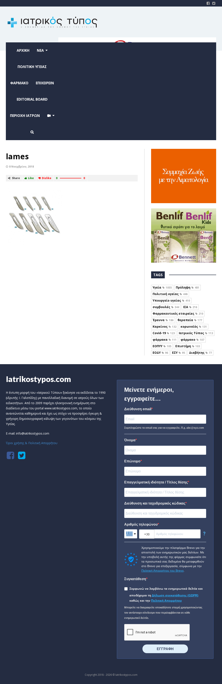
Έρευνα (163, 320)
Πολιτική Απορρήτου (166, 600)
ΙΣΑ (190, 307)
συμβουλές (166, 307)
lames (17, 156)
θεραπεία (190, 320)
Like (31, 178)
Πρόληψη (187, 287)
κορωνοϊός (194, 326)
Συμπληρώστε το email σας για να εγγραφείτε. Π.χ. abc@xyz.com (164, 427)
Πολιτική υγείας (170, 294)
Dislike (46, 178)
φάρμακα (164, 339)
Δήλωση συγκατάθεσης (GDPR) (175, 595)
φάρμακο (192, 339)
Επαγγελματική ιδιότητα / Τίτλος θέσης (156, 482)
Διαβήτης (200, 352)
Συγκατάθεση (135, 579)
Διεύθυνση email (137, 409)
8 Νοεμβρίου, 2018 (21, 166)
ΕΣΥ (178, 352)
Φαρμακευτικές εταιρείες (178, 313)
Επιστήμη (187, 346)
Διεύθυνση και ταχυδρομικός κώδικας (154, 503)
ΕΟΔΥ (160, 352)
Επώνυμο (132, 461)
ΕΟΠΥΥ (162, 346)
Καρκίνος (164, 326)
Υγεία (162, 287)
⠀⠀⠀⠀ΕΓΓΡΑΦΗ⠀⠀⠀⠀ (165, 649)
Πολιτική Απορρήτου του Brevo (162, 570)
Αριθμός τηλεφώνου (141, 524)
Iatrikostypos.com (38, 379)
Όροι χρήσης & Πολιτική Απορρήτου (31, 443)
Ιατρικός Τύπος (196, 333)
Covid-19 (164, 333)
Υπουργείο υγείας (171, 300)
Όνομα (129, 440)
